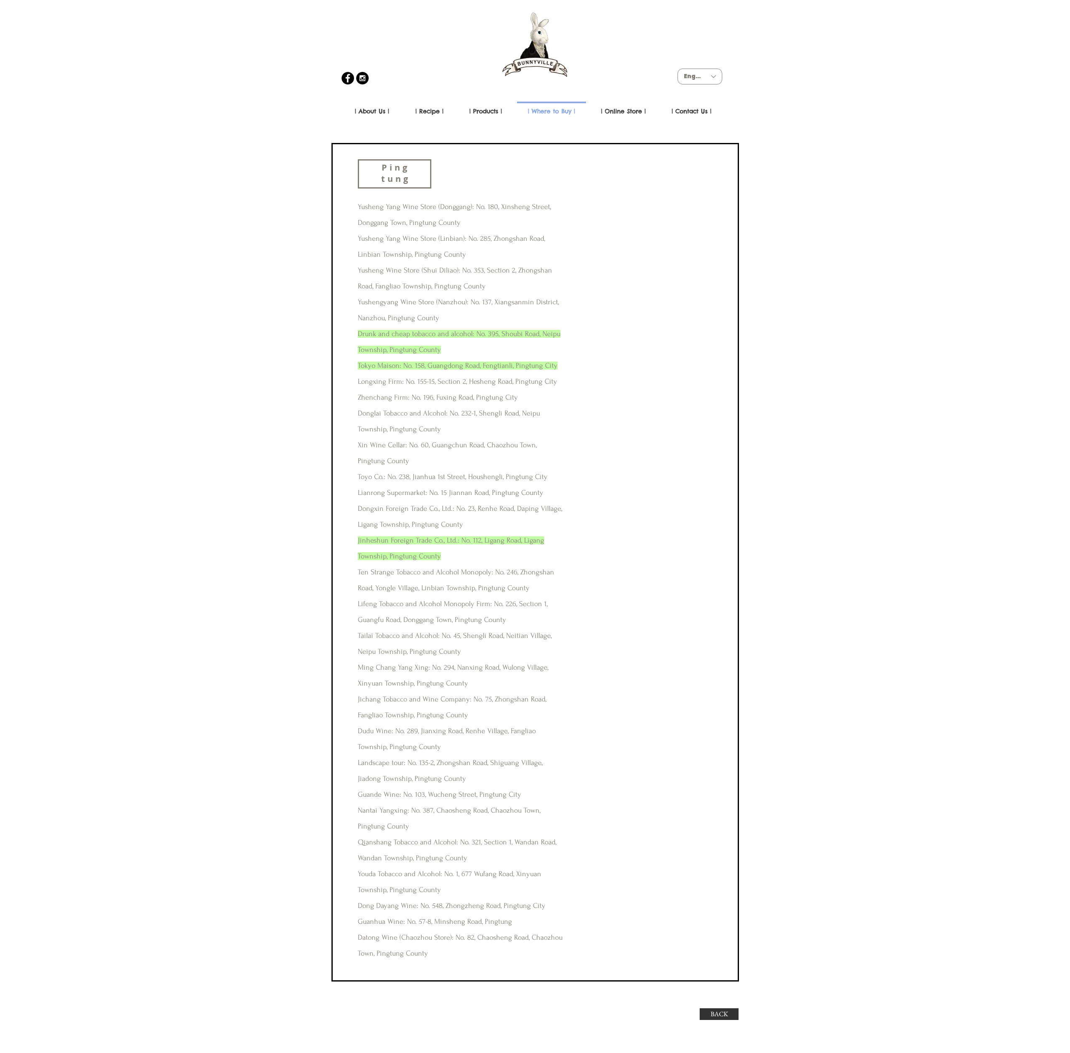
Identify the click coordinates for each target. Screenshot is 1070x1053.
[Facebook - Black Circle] (347, 78)
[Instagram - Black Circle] (362, 78)
